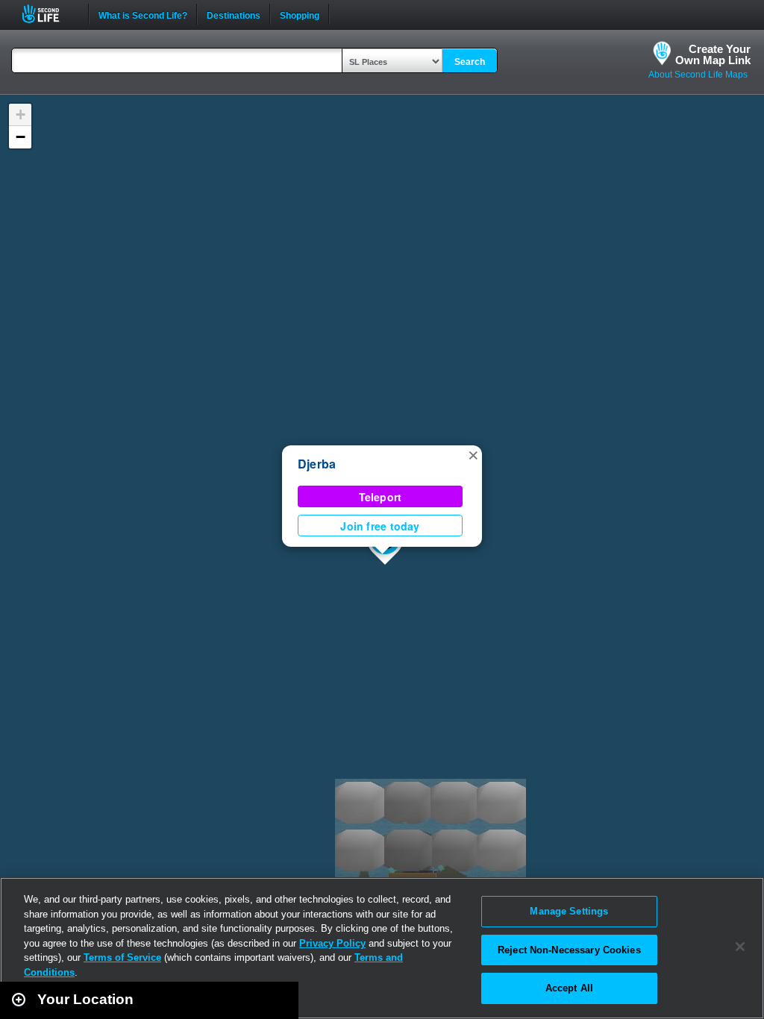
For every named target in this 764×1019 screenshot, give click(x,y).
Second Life (49, 14)
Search (469, 62)
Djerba (317, 463)
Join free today (379, 525)
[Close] (740, 946)
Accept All (569, 988)
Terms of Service (122, 957)
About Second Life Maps (698, 74)
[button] (473, 454)
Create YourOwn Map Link (713, 54)
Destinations (233, 14)
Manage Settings (569, 911)
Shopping (299, 14)
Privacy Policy (332, 943)
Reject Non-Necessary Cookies (569, 950)
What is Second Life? (142, 14)
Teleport (380, 496)
